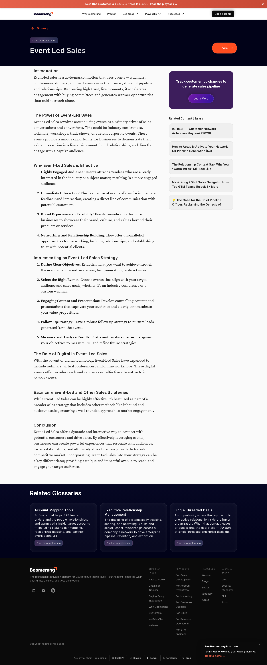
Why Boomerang (91, 13)
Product (111, 13)
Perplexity (171, 658)
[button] (130, 14)
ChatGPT (120, 658)
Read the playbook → (163, 3)
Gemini (153, 658)
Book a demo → (215, 655)
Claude (137, 658)
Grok (188, 658)
